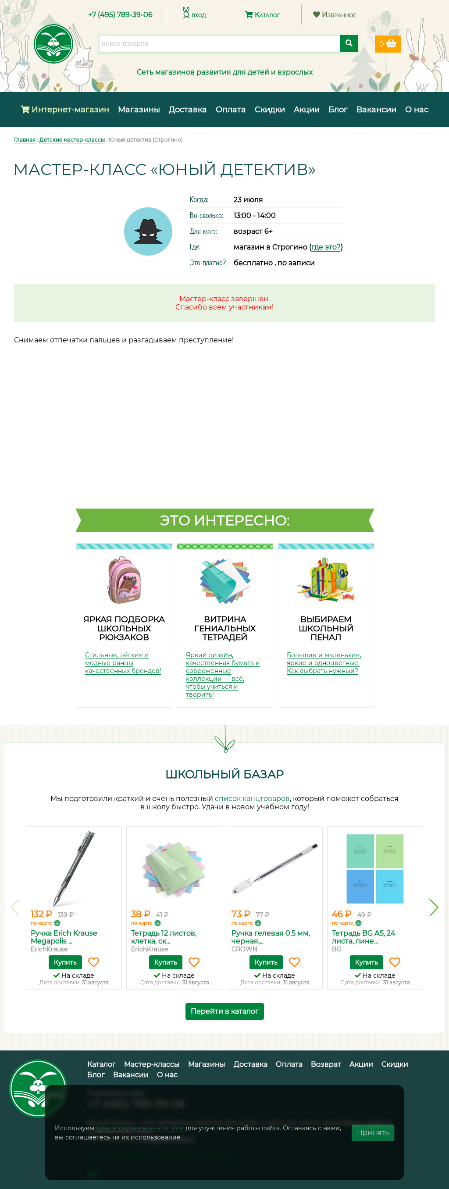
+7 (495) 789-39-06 (120, 15)
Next (433, 907)
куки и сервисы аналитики (140, 1128)
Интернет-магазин (69, 109)
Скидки (270, 109)
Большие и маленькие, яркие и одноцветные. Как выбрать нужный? (324, 663)
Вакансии (376, 109)
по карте (41, 923)
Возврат (326, 1064)
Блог (338, 109)
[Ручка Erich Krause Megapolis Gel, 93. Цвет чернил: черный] (74, 869)
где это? (326, 247)
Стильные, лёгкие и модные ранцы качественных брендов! (123, 663)
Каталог (266, 15)
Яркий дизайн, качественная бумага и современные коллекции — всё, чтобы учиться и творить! (223, 674)
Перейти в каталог (225, 1011)
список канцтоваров (252, 798)
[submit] (349, 43)
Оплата (231, 109)
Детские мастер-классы (72, 139)
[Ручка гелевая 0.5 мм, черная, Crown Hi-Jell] (275, 869)
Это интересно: (225, 520)
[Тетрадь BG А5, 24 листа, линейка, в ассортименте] (375, 869)
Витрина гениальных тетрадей (225, 628)
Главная (25, 139)
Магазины (139, 109)
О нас (416, 109)
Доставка (188, 109)
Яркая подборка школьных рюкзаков (124, 628)
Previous (15, 907)
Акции (307, 109)
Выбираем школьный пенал (326, 628)
